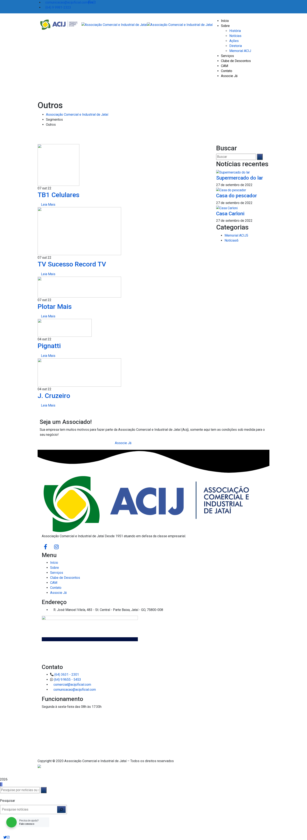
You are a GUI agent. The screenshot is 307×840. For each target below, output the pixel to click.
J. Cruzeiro (54, 396)
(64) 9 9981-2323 (58, 7)
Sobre (54, 568)
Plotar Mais (55, 306)
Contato (55, 588)
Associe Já (58, 593)
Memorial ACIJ (236, 235)
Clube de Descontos (65, 578)
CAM (53, 583)
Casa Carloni (230, 214)
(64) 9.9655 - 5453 (67, 680)
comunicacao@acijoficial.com (66, 2)
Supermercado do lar (239, 178)
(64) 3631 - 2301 (66, 675)
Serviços (56, 573)
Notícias (231, 240)
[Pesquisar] (61, 809)
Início (54, 563)
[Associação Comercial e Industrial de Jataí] (57, 25)
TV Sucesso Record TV (72, 264)
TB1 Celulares (58, 195)
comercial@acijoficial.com (72, 685)
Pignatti (49, 346)
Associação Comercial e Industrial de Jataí (77, 115)
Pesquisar (7, 801)
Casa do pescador (236, 196)
